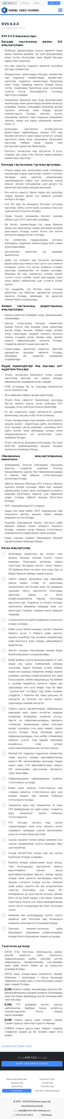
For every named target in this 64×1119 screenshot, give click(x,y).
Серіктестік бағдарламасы (47, 1090)
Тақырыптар (17, 1083)
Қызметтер (47, 1083)
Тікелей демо (17, 1090)
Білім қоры (24, 3)
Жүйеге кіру (54, 3)
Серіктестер (16, 1086)
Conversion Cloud (47, 1079)
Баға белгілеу (47, 1086)
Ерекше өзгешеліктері (17, 1079)
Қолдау (37, 3)
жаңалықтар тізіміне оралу (17, 1046)
